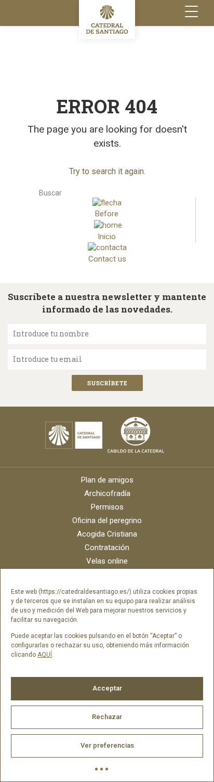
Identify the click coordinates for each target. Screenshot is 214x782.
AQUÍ (44, 654)
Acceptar (107, 688)
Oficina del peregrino (107, 520)
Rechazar (107, 717)
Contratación (107, 547)
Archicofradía (107, 493)
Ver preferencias (107, 745)
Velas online (107, 561)
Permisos (107, 507)
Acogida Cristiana (107, 534)
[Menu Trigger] (191, 11)
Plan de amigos (107, 480)
